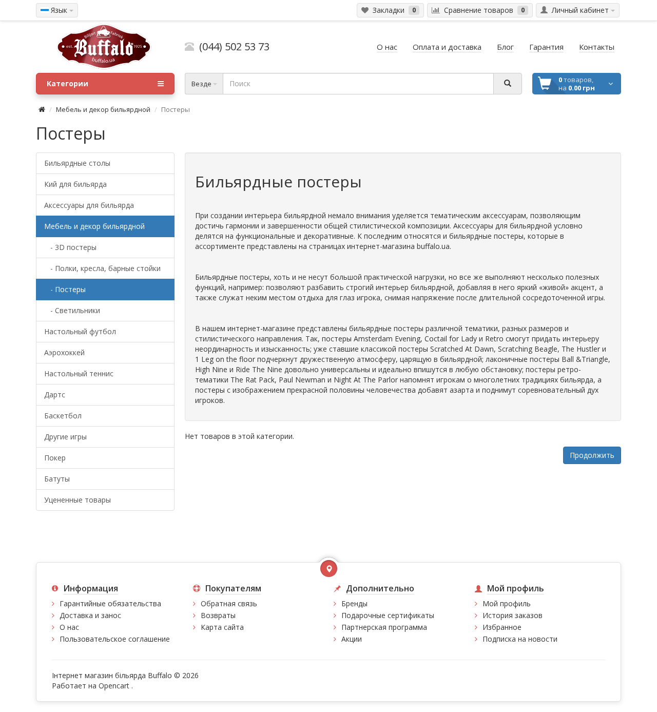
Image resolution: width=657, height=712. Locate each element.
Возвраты (218, 615)
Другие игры (65, 436)
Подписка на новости (519, 639)
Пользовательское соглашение (115, 639)
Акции (351, 639)
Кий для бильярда (75, 184)
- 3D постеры (70, 247)
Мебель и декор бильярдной (103, 109)
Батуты (57, 479)
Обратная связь (229, 603)
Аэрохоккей (64, 352)
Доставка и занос (90, 615)
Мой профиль (506, 603)
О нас (69, 627)
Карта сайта (222, 627)
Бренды (354, 603)
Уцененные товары (77, 500)
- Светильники (72, 310)
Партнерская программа (384, 627)
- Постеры (65, 289)
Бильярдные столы (77, 163)
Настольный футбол (80, 331)
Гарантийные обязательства (110, 603)
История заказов (512, 615)
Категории (67, 83)
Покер (55, 458)
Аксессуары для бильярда (89, 205)
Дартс (54, 394)
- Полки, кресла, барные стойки (102, 268)
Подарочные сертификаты (387, 615)
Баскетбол (63, 415)
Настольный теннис (78, 373)
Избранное (501, 627)
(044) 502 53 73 (231, 46)
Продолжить (592, 455)
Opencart (114, 685)
